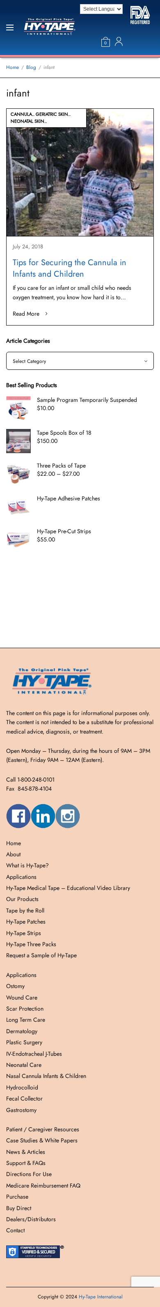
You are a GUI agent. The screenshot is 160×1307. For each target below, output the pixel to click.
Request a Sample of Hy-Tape (41, 955)
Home (13, 843)
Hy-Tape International (101, 1296)
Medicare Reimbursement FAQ (43, 1185)
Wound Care (21, 997)
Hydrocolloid (22, 1087)
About (13, 854)
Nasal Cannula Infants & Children (46, 1076)
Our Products (22, 899)
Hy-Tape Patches (26, 921)
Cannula (21, 114)
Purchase (17, 1196)
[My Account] (119, 41)
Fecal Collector (24, 1098)
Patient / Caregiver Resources (42, 1129)
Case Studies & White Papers (42, 1140)
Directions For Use (29, 1174)
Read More (26, 313)
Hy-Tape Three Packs (31, 944)
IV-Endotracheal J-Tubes (34, 1054)
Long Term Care (25, 1020)
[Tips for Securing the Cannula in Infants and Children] (80, 172)
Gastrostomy (21, 1110)
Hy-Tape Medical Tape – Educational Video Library (68, 888)
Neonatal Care (23, 1065)
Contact (15, 1230)
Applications (21, 877)
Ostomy (15, 986)
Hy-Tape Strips (23, 933)
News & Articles (25, 1152)
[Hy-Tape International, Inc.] (57, 27)
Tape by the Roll (25, 910)
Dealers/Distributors (31, 1219)
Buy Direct (18, 1208)
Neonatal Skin (27, 121)
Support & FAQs (26, 1163)
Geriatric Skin (52, 114)
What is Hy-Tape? (27, 865)
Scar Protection (24, 1008)
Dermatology (21, 1031)
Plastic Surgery (24, 1042)
